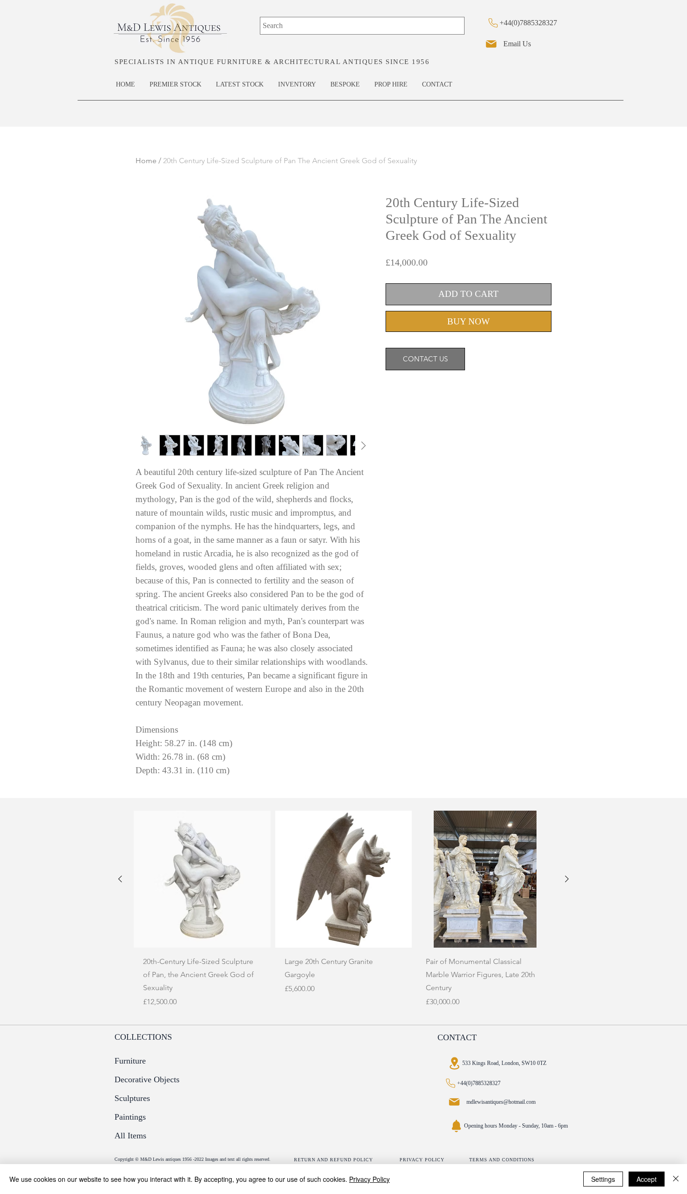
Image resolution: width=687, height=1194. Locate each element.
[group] (343, 913)
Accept (647, 1179)
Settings (603, 1179)
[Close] (675, 1179)
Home (146, 160)
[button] (142, 1037)
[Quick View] (202, 879)
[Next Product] (566, 879)
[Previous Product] (120, 879)
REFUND (341, 1159)
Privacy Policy (369, 1179)
